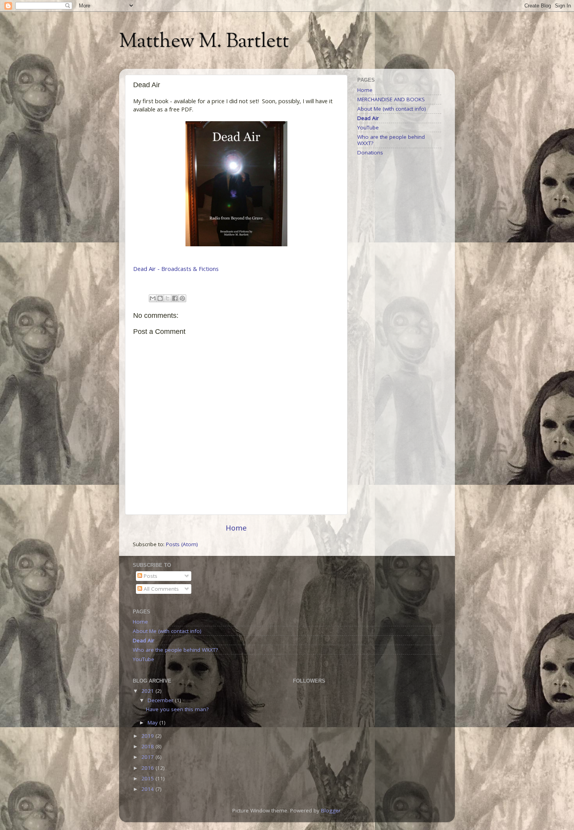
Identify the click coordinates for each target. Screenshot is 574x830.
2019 (148, 735)
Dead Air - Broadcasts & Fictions (176, 268)
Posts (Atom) (182, 544)
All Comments (160, 588)
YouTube (368, 127)
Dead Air (368, 118)
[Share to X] (167, 298)
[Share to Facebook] (175, 298)
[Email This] (153, 298)
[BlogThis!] (160, 298)
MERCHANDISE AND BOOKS (391, 99)
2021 (148, 690)
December (161, 700)
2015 (148, 778)
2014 (148, 788)
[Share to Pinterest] (182, 298)
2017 (148, 756)
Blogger (330, 810)
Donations (370, 152)
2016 (148, 767)
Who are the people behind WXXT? (391, 140)
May (153, 722)
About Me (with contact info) (391, 108)
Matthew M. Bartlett (204, 42)
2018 (148, 746)
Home (236, 528)
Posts (149, 575)
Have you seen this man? (177, 709)
